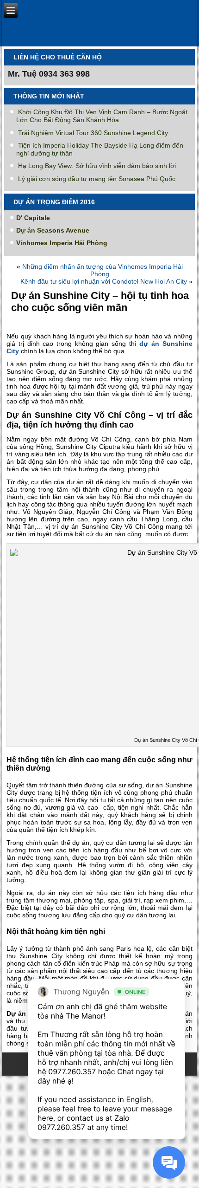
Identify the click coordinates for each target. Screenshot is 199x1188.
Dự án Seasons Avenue (52, 230)
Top (188, 1175)
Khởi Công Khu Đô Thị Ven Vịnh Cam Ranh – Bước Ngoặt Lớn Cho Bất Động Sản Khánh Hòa (101, 115)
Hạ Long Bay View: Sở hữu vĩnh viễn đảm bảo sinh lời (97, 165)
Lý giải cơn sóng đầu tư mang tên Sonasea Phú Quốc (96, 178)
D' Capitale (33, 217)
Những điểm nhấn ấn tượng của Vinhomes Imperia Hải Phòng (102, 270)
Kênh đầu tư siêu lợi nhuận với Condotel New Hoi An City (103, 281)
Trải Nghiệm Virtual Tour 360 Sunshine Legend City (93, 132)
